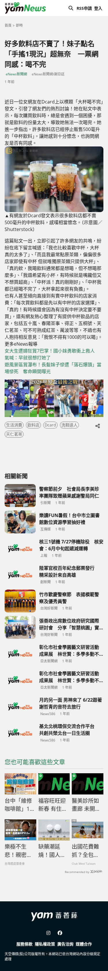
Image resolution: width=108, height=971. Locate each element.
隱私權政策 (45, 944)
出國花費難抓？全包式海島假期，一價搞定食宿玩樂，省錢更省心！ (85, 851)
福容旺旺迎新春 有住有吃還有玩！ (52, 805)
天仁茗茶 (14, 434)
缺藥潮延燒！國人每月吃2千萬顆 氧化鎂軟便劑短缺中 (53, 851)
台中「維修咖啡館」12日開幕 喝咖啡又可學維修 (19, 805)
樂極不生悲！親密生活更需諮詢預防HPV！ (18, 851)
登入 (98, 8)
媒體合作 (84, 944)
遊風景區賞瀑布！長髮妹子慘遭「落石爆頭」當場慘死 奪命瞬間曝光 (53, 368)
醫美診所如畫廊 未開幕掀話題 (86, 805)
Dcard (50, 425)
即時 (19, 25)
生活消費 (14, 425)
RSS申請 (84, 8)
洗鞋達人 (69, 425)
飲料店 (33, 425)
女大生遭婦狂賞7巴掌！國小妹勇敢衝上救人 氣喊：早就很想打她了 (52, 354)
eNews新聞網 (16, 74)
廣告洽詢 (65, 944)
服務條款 (24, 944)
